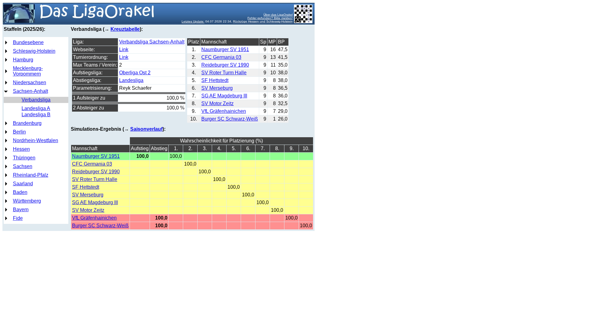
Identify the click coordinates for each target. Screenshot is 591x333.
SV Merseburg (217, 88)
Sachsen (22, 166)
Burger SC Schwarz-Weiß (229, 118)
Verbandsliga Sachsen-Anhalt (151, 41)
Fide (18, 218)
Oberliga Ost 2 (135, 72)
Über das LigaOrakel (278, 14)
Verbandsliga (36, 99)
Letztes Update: (193, 21)
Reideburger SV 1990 (225, 65)
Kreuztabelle (125, 29)
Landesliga (131, 80)
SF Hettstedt (214, 80)
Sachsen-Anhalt (30, 91)
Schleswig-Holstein (34, 51)
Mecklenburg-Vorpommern (28, 71)
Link (123, 49)
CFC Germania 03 (221, 57)
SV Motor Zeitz (217, 103)
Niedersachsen (29, 82)
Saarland (23, 183)
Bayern (21, 209)
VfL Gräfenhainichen (223, 111)
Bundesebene (28, 42)
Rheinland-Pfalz (30, 175)
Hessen (21, 149)
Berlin (19, 131)
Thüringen (24, 157)
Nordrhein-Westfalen (35, 140)
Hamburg (23, 59)
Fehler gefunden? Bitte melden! (270, 18)
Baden (20, 192)
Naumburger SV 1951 (225, 49)
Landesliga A (36, 108)
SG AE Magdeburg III (224, 95)
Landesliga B (36, 114)
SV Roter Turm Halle (224, 72)
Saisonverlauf (146, 129)
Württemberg (27, 201)
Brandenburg (27, 123)
